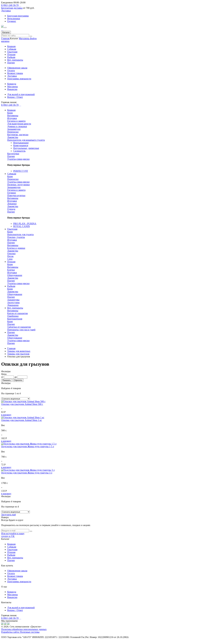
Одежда (11, 209)
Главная (5, 38)
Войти (33, 38)
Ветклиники (13, 18)
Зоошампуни (14, 129)
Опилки (11, 253)
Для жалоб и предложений (21, 607)
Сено (10, 259)
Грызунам (12, 51)
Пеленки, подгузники (18, 184)
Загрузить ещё (8, 514)
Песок (10, 256)
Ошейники (13, 316)
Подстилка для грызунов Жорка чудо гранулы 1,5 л (27, 446)
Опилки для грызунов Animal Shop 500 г (22, 404)
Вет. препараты (15, 60)
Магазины (24, 38)
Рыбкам (11, 57)
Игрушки (12, 118)
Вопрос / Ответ (15, 610)
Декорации (13, 305)
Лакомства (12, 137)
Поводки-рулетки (16, 195)
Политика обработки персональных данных (24, 629)
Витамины (12, 115)
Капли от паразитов (17, 313)
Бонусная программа (18, 16)
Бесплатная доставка (11, 8)
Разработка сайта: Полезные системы (20, 632)
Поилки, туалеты (16, 237)
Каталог (6, 32)
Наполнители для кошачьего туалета (26, 140)
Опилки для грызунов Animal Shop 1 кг (21, 420)
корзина (5, 41)
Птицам (11, 54)
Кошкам (11, 46)
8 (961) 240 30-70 (10, 5)
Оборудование (14, 275)
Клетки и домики (16, 248)
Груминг (11, 21)
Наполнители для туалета (20, 234)
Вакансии (12, 597)
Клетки (11, 270)
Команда (11, 592)
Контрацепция (14, 318)
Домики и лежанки (17, 126)
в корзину (6, 414)
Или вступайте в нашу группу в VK (12, 534)
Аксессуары (13, 302)
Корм (10, 113)
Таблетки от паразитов (19, 327)
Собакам (11, 49)
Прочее (11, 62)
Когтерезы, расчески (17, 134)
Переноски (13, 132)
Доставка (6, 10)
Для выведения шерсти (19, 123)
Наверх (5, 517)
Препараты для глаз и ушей (21, 329)
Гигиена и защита (16, 121)
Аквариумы (13, 299)
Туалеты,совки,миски (18, 159)
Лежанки (12, 203)
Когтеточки (13, 153)
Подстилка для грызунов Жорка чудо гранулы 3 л (26, 472)
